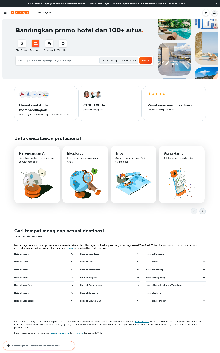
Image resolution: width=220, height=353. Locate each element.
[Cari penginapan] (36, 43)
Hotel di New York (23, 285)
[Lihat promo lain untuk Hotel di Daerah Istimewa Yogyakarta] (204, 285)
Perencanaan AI (32, 153)
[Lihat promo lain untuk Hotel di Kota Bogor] (138, 254)
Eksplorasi (75, 153)
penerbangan (62, 333)
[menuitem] (22, 46)
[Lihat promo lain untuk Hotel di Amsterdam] (138, 269)
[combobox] (57, 60)
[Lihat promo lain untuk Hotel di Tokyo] (72, 277)
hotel (70, 248)
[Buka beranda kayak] (20, 12)
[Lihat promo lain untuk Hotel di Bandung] (204, 269)
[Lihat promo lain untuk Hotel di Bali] (204, 262)
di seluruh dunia (142, 321)
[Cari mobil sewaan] (49, 43)
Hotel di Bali (152, 261)
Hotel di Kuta (86, 261)
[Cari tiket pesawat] (22, 43)
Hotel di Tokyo (21, 277)
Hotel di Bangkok (88, 277)
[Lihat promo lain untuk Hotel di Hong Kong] (204, 277)
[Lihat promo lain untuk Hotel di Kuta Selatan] (138, 301)
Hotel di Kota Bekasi (24, 300)
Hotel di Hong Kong (155, 277)
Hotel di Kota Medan (156, 300)
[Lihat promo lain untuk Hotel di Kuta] (138, 262)
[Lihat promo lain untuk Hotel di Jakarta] (72, 254)
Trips (119, 153)
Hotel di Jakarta (22, 254)
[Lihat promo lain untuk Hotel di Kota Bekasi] (72, 301)
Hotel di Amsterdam (90, 269)
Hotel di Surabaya (89, 293)
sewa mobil (78, 333)
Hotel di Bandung (154, 269)
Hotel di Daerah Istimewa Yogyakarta (164, 285)
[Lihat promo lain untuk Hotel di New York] (72, 285)
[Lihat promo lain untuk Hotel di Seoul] (72, 269)
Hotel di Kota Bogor (89, 254)
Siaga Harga (173, 153)
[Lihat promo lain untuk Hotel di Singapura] (204, 254)
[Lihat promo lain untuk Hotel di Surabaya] (138, 293)
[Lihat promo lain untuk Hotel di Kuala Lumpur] (138, 285)
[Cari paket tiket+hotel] (63, 43)
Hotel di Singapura (155, 254)
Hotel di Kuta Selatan (90, 300)
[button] (216, 3)
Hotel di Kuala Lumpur (91, 285)
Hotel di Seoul (21, 269)
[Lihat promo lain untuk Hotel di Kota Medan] (204, 301)
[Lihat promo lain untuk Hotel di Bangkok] (138, 277)
